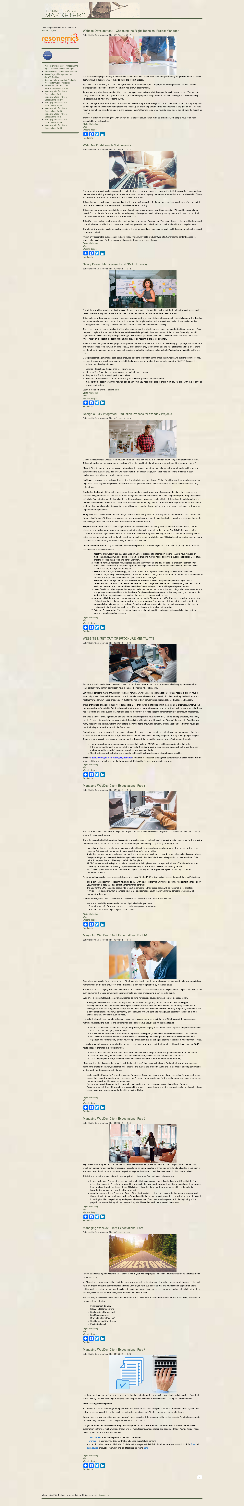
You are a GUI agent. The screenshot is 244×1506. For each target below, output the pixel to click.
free (193, 1444)
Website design (90, 129)
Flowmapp (91, 1441)
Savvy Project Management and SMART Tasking (58, 75)
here (85, 353)
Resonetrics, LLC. (49, 30)
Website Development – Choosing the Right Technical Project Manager (61, 67)
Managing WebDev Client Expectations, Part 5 (55, 126)
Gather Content (94, 1437)
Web (85, 126)
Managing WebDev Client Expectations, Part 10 (55, 98)
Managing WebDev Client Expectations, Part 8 (55, 109)
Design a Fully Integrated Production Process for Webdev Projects (60, 81)
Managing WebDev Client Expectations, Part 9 (55, 104)
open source (92, 1448)
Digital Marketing (90, 124)
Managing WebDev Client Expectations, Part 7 (55, 115)
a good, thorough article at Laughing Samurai (111, 758)
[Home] (93, 10)
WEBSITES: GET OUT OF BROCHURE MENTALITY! (56, 87)
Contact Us (104, 1495)
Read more (88, 137)
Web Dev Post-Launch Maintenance (60, 71)
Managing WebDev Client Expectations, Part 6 (55, 121)
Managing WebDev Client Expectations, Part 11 (55, 92)
